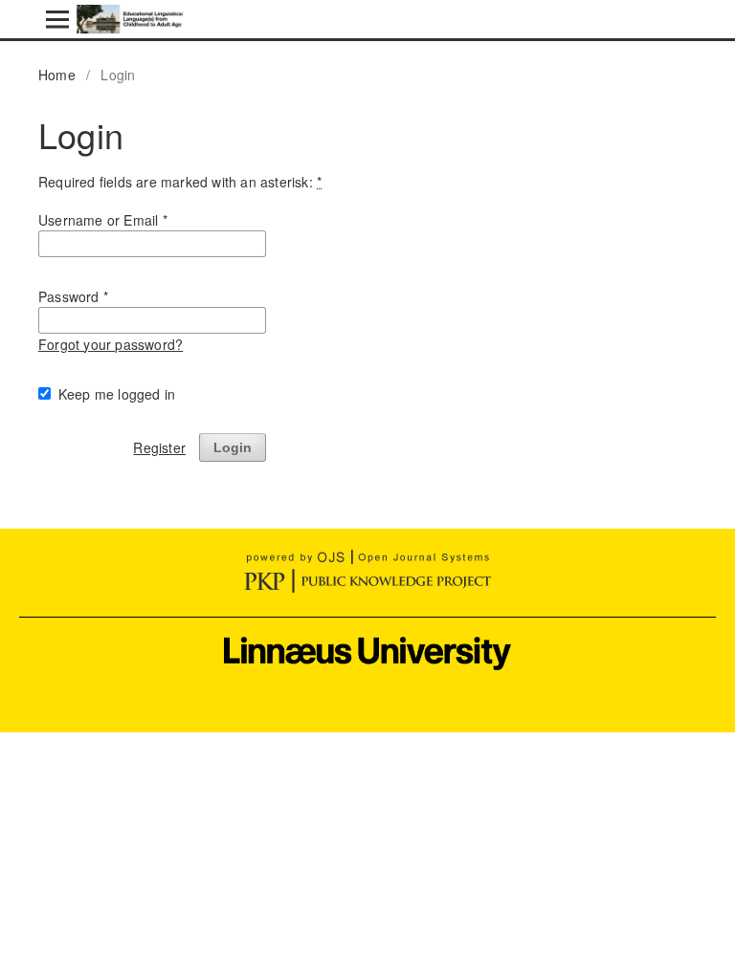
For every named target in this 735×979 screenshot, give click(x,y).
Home (57, 74)
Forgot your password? (110, 344)
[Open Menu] (57, 19)
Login (232, 447)
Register (159, 447)
